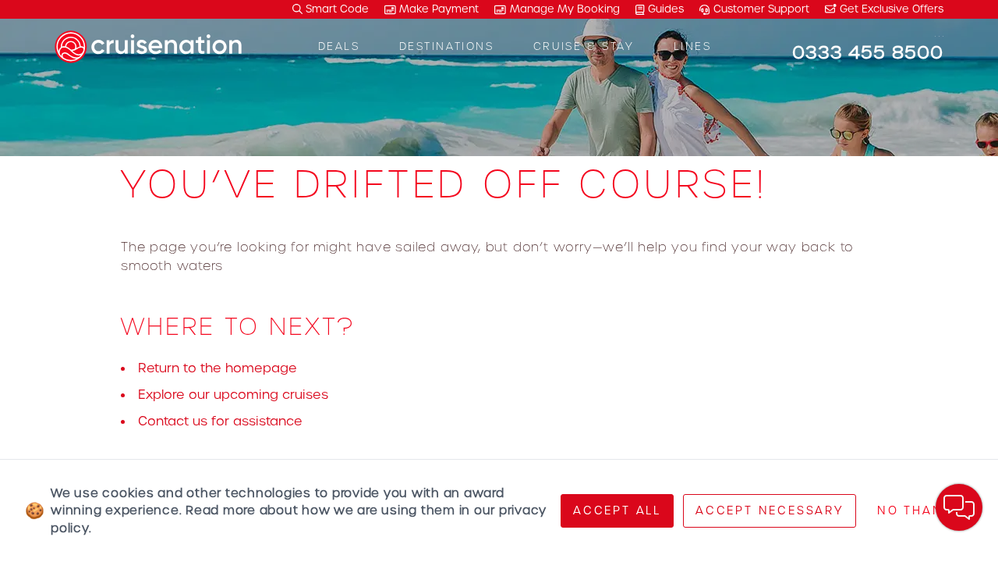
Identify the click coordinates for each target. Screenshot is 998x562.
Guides (666, 9)
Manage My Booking (565, 9)
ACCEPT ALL (617, 510)
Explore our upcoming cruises (233, 394)
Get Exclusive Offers (890, 9)
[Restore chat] (959, 507)
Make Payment (439, 9)
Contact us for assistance (220, 421)
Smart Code (336, 9)
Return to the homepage (217, 368)
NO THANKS (919, 510)
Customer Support (761, 9)
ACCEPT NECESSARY (769, 510)
